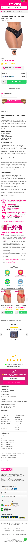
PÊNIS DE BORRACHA (6, 421)
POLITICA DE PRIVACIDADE (7, 446)
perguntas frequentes (11, 255)
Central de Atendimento (10, 262)
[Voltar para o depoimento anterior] (1, 334)
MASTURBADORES (5, 419)
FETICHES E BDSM (5, 424)
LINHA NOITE (4, 428)
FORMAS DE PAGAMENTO (7, 440)
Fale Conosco (4, 436)
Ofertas (17, 429)
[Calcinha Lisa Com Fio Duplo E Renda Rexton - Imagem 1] (14, 52)
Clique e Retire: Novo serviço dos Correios (12, 453)
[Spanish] (26, 1)
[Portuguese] (22, 1)
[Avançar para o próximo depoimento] (27, 334)
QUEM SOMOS (4, 438)
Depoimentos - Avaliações (8, 455)
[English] (24, 1)
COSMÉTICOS (4, 415)
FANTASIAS (17, 417)
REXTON (3, 15)
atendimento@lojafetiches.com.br (12, 259)
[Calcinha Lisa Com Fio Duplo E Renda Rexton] (7, 302)
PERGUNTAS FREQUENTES (7, 442)
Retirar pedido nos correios (8, 457)
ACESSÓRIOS (4, 413)
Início (4, 11)
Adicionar (9, 312)
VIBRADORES (4, 417)
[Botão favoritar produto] (12, 292)
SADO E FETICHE (5, 426)
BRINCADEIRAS (18, 421)
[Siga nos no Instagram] (1, 463)
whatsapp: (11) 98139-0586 (13, 261)
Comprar (18, 81)
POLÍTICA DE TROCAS (6, 449)
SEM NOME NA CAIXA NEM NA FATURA (10, 451)
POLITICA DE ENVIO (6, 444)
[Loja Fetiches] (15, 4)
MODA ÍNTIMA (10, 11)
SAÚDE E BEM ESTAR (20, 415)
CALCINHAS (19, 11)
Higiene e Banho (19, 424)
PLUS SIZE (17, 413)
